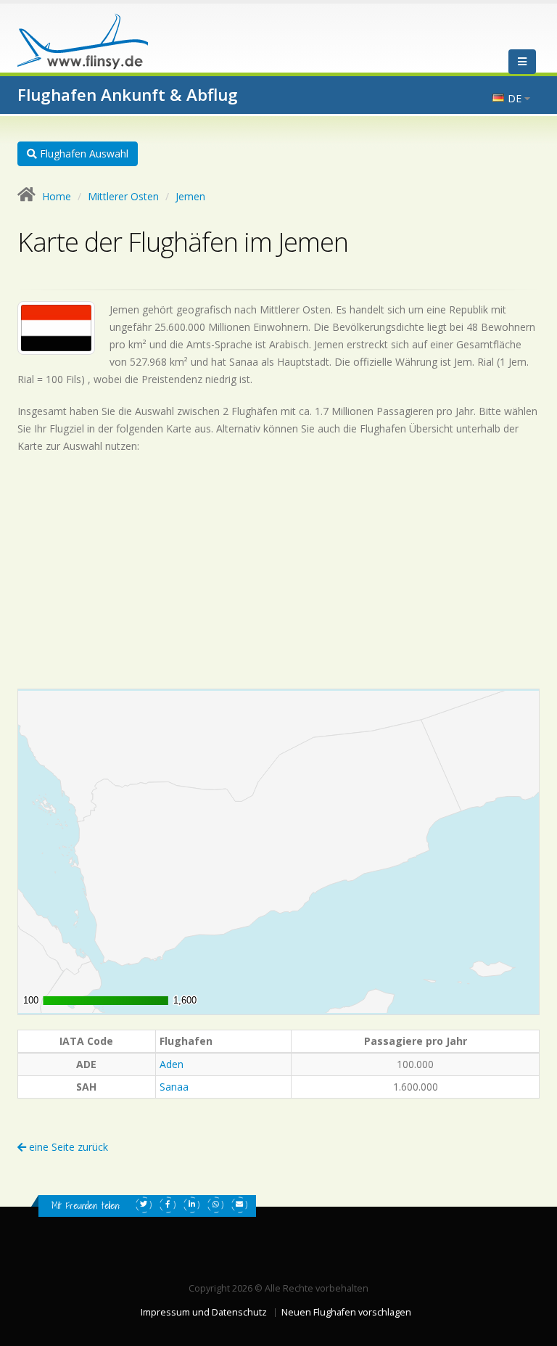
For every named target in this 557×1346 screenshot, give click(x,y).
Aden (171, 1064)
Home (56, 196)
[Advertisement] (278, 571)
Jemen (190, 196)
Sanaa (174, 1086)
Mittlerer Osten (123, 196)
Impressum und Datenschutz (204, 1312)
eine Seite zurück (67, 1147)
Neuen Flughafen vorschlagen (346, 1312)
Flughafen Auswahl (82, 153)
